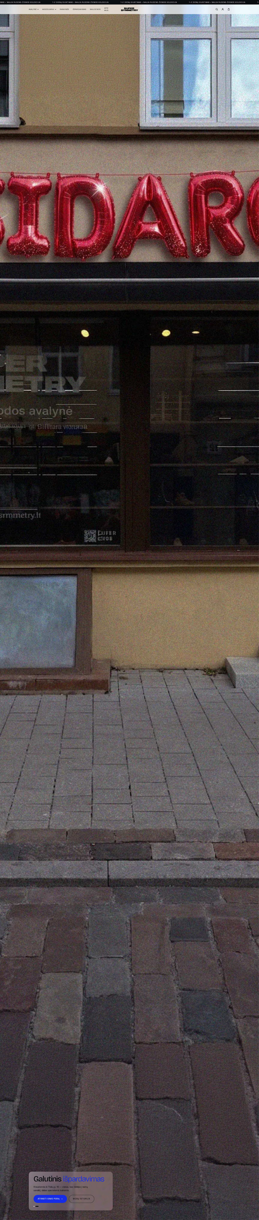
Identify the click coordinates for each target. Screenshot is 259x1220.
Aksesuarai (48, 9)
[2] (37, 1210)
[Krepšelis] (228, 9)
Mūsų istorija (81, 1203)
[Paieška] (216, 9)
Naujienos (95, 9)
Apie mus (106, 9)
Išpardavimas (79, 9)
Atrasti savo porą (50, 1203)
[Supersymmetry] (129, 9)
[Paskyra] (222, 9)
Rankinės (64, 9)
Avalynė (33, 9)
